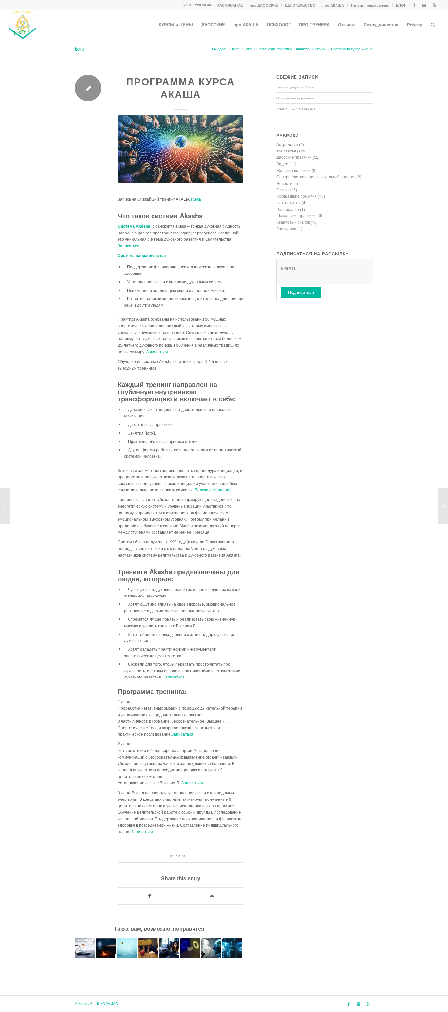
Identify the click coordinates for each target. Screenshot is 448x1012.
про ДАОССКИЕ (264, 5)
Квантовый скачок (311, 48)
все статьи (286, 150)
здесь (196, 199)
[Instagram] (424, 5)
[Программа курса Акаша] (180, 149)
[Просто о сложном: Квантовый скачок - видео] (127, 948)
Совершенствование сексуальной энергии (316, 176)
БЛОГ (401, 5)
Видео (282, 163)
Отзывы (283, 189)
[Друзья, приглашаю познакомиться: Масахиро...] (5, 506)
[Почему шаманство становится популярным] (106, 948)
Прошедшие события (296, 196)
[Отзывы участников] (232, 948)
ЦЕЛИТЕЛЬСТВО (300, 5)
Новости (284, 183)
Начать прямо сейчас (370, 5)
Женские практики (293, 170)
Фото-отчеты (288, 202)
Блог (80, 48)
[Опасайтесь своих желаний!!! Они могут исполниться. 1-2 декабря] (85, 948)
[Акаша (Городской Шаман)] (190, 948)
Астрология (287, 144)
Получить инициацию (214, 489)
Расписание (287, 209)
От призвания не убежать (295, 98)
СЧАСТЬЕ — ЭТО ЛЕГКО (295, 109)
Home (235, 48)
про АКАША (333, 5)
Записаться (128, 245)
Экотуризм (286, 228)
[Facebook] (414, 5)
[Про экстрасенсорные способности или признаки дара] (169, 948)
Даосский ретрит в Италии (295, 87)
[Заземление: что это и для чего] (443, 506)
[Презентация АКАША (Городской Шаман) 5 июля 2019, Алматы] (148, 948)
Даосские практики (294, 157)
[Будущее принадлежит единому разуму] (211, 948)
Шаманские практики (274, 48)
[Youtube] (434, 5)
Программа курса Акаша (180, 87)
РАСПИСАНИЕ (230, 5)
